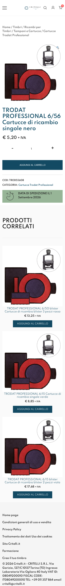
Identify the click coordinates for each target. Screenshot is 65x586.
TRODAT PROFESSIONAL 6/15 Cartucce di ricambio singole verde (32, 395)
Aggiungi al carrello (33, 165)
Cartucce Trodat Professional (35, 185)
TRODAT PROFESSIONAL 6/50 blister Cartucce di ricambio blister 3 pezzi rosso (32, 310)
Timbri (17, 27)
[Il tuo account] (53, 8)
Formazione (10, 551)
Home (6, 27)
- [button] (12, 148)
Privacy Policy (11, 529)
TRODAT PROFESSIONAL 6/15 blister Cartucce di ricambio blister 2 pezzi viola (32, 481)
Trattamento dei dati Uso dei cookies (27, 536)
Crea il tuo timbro (14, 558)
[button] (57, 48)
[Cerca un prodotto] (45, 8)
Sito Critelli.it (11, 543)
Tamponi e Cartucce (27, 31)
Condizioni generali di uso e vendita (26, 522)
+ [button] (52, 148)
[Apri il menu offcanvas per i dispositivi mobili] (4, 8)
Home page (10, 515)
